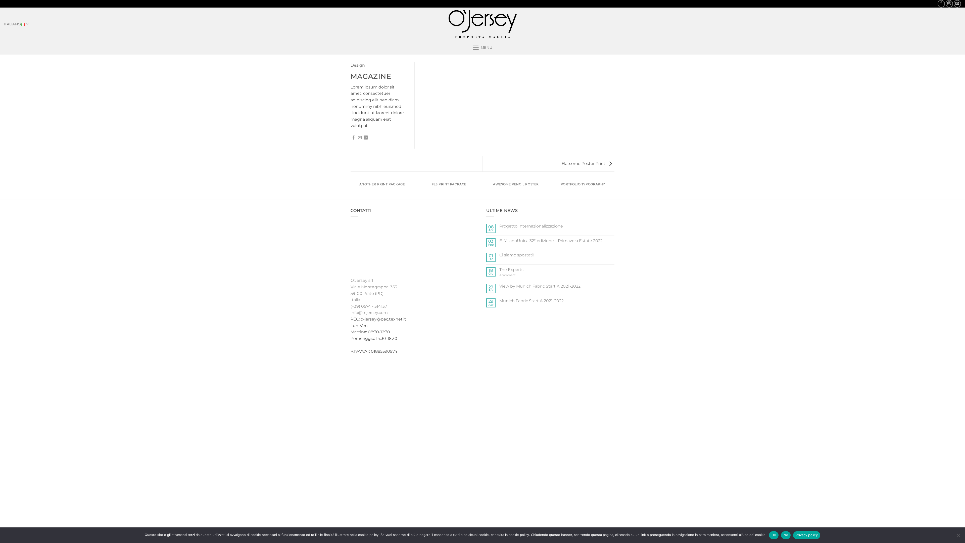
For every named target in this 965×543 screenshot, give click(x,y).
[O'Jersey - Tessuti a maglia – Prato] (482, 24)
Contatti (522, 367)
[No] (958, 537)
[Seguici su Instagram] (949, 3)
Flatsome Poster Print (584, 163)
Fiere (492, 367)
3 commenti (512, 275)
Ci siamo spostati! (516, 255)
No (786, 535)
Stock (478, 367)
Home (439, 367)
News (505, 367)
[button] (482, 47)
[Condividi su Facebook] (354, 137)
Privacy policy (807, 535)
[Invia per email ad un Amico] (360, 137)
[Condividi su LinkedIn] (366, 137)
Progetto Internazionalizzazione (531, 226)
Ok (773, 535)
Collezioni (458, 367)
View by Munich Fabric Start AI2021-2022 (540, 286)
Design (358, 65)
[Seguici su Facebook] (941, 3)
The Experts (511, 269)
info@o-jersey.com (369, 312)
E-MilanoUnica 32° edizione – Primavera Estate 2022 (551, 240)
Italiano (12, 24)
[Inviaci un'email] (957, 3)
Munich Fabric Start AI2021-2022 (531, 300)
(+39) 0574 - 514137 (369, 306)
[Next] (613, 189)
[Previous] (351, 189)
